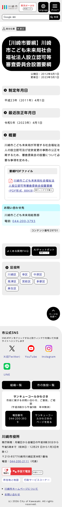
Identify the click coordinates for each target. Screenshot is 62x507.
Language (43, 10)
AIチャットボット (44, 251)
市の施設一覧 (46, 385)
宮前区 (26, 281)
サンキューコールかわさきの (44, 418)
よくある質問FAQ (18, 251)
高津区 (12, 281)
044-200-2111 (19, 461)
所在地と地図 (11, 480)
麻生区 (12, 288)
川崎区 (12, 274)
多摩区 (41, 281)
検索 (56, 17)
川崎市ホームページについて (21, 489)
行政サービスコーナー (37, 480)
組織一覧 (16, 385)
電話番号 (18, 418)
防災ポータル (28, 6)
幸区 (25, 274)
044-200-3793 (23, 221)
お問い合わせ (12, 494)
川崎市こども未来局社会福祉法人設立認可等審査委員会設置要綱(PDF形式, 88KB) (31, 185)
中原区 (38, 274)
